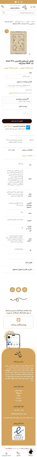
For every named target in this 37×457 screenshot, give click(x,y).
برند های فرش (19, 22)
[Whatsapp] (12, 289)
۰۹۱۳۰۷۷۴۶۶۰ (17, 410)
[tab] (27, 150)
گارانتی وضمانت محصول (24, 82)
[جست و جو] (4, 13)
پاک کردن (27, 90)
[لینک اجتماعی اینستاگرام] (21, 1)
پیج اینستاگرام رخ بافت (18, 325)
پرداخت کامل (23, 106)
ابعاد (30, 73)
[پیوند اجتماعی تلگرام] (15, 1)
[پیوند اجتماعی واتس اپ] (18, 1)
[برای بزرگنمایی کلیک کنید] (30, 54)
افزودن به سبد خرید (17, 121)
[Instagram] (24, 289)
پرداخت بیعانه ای (21, 99)
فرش (27, 22)
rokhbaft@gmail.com (17, 414)
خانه (32, 22)
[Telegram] (18, 289)
